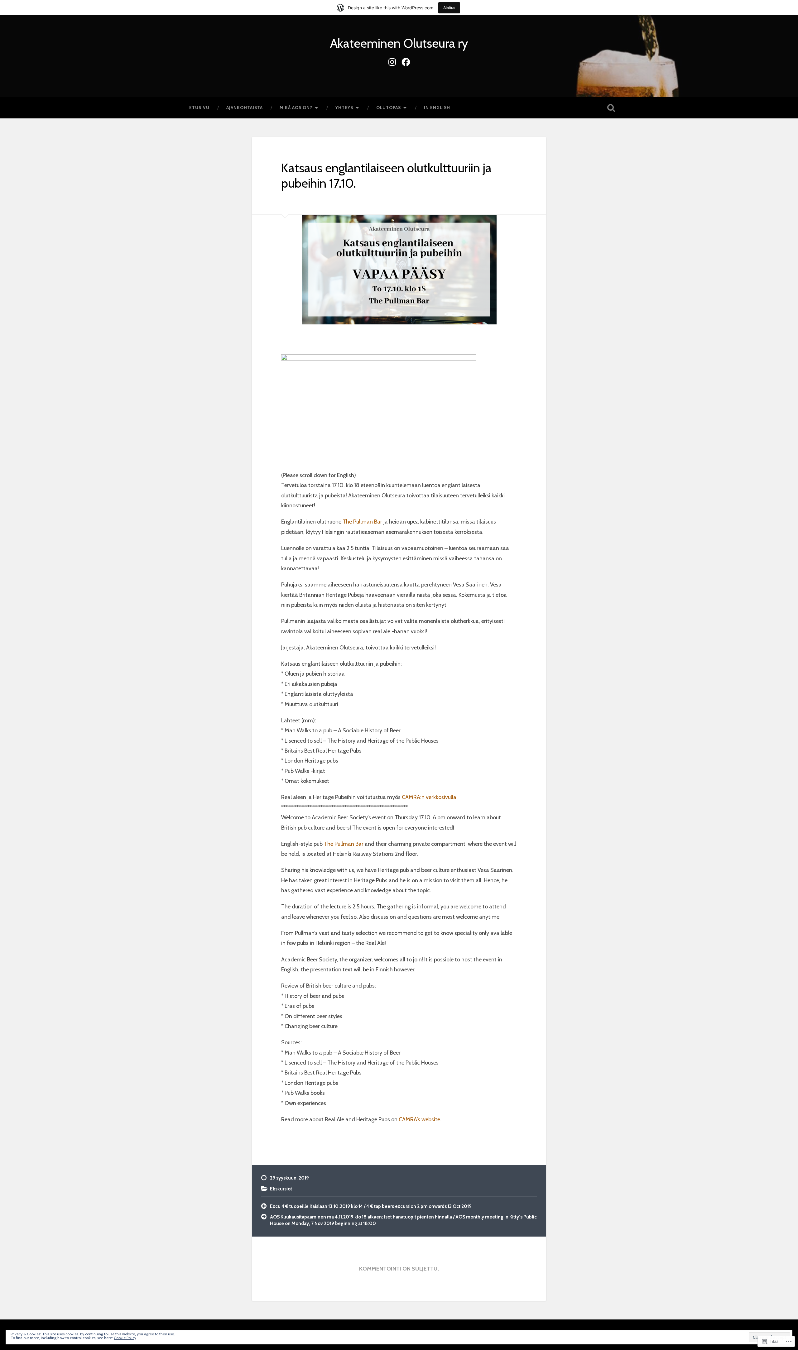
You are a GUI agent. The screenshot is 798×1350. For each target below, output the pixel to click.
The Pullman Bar (361, 521)
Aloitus (449, 7)
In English (437, 107)
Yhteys (344, 107)
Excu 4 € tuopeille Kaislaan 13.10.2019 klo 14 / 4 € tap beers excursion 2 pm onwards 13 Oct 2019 (371, 1206)
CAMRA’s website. (420, 1119)
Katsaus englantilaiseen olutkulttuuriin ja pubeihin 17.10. (386, 175)
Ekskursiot (281, 1189)
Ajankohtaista (244, 107)
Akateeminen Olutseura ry (399, 43)
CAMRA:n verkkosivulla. (430, 797)
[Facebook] (406, 61)
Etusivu (199, 107)
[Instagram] (392, 61)
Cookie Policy (125, 1337)
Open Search (611, 107)
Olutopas (388, 107)
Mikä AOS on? (296, 107)
